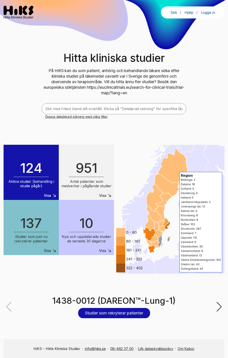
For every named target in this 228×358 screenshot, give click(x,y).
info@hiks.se (95, 348)
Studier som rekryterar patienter (114, 313)
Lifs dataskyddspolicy (155, 348)
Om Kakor (186, 348)
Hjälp (189, 12)
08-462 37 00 (122, 348)
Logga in (208, 12)
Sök (173, 12)
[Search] (180, 108)
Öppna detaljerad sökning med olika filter (76, 117)
